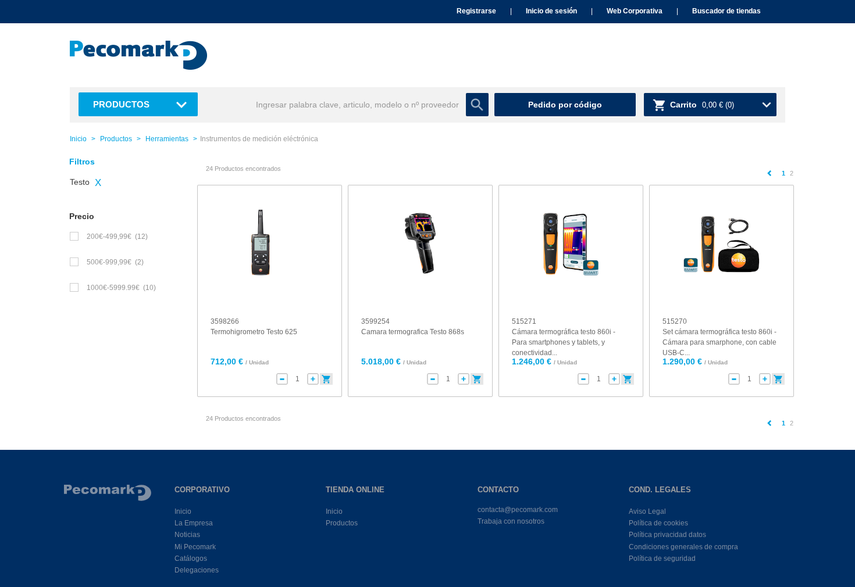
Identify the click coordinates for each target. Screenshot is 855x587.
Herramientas (166, 139)
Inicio (78, 139)
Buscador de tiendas (726, 11)
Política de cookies (658, 523)
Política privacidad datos (667, 535)
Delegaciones (196, 570)
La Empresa (193, 523)
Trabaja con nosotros (511, 521)
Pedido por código (565, 104)
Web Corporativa (634, 11)
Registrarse (476, 11)
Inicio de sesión (551, 11)
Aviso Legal (647, 511)
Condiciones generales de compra (683, 547)
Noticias (187, 535)
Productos (121, 104)
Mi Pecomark (195, 547)
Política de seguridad (662, 558)
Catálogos (190, 558)
